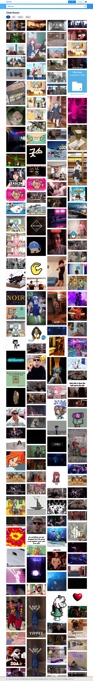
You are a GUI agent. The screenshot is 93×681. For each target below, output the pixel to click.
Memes (28, 17)
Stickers (20, 17)
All (8, 17)
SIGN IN (80, 1)
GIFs (13, 17)
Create (73, 1)
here (72, 679)
